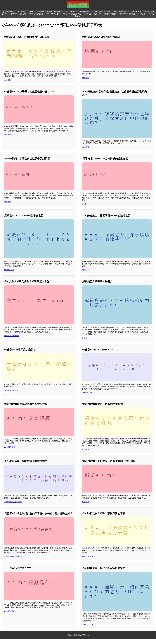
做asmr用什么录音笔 (18, 14)
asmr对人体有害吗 (53, 14)
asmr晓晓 (85, 147)
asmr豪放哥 (86, 449)
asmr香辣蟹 (136, 12)
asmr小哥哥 (8, 135)
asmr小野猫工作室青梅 (101, 12)
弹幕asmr (85, 78)
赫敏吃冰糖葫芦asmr (55, 12)
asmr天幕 (142, 14)
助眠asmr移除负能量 (127, 14)
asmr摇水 (7, 80)
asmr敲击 (40, 12)
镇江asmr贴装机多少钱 (72, 14)
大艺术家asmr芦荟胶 (121, 12)
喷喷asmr (85, 270)
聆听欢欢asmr (87, 556)
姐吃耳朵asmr (87, 625)
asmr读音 (21, 12)
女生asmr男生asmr (11, 336)
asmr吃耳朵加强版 (11, 390)
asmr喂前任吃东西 (36, 14)
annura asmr (87, 392)
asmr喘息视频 (9, 447)
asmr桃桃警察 (71, 12)
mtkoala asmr (9, 270)
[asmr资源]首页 (9, 12)
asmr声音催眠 (84, 12)
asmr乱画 (87, 14)
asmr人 (30, 12)
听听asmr (85, 502)
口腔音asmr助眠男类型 (13, 556)
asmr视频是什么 (10, 611)
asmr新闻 (7, 202)
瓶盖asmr (85, 338)
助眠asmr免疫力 (110, 14)
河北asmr (85, 204)
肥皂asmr (97, 14)
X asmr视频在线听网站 (13, 502)
